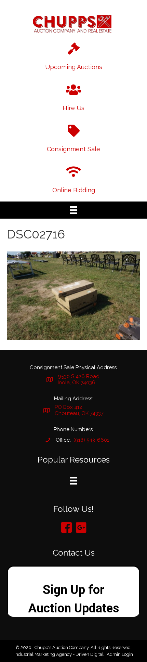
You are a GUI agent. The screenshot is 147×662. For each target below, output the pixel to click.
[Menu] (73, 210)
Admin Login (120, 654)
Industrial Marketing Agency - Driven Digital (59, 654)
